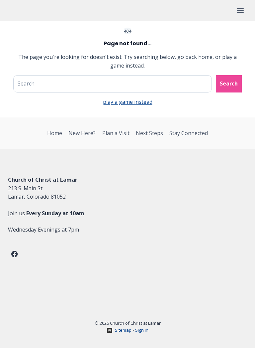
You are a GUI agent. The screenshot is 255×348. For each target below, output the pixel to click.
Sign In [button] (141, 330)
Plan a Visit (115, 133)
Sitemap (123, 330)
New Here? (82, 133)
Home (54, 133)
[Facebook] (14, 254)
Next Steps (149, 133)
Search (229, 83)
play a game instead (127, 101)
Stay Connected (188, 133)
